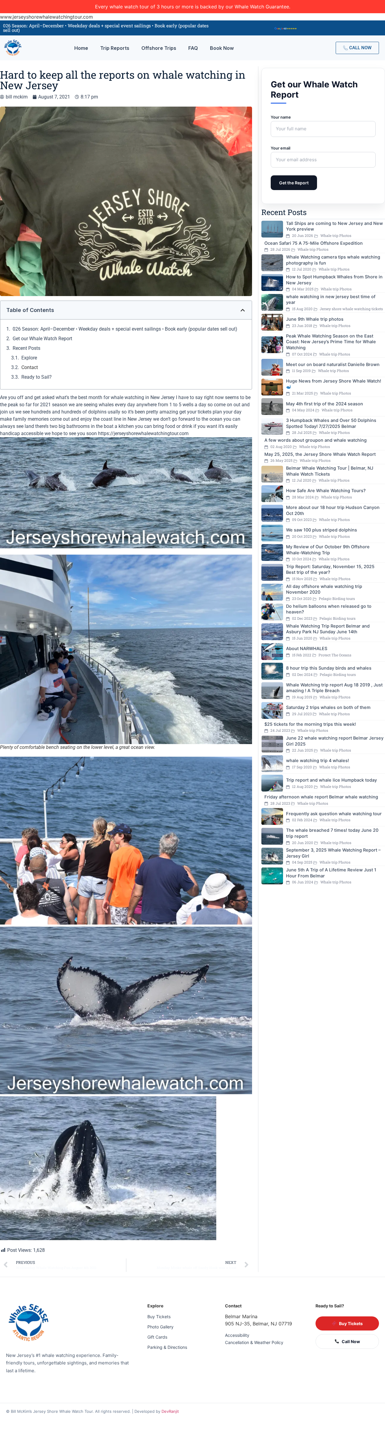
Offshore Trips (158, 48)
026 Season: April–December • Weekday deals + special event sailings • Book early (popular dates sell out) (125, 329)
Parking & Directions (167, 1347)
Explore (29, 358)
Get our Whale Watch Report (42, 338)
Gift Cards (157, 1337)
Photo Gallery (160, 1326)
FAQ (193, 48)
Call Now (351, 1341)
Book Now (222, 48)
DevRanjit (170, 1411)
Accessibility (237, 1335)
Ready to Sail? (36, 377)
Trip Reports (114, 48)
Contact (29, 367)
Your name (281, 117)
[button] (243, 310)
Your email (280, 148)
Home (81, 48)
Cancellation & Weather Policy (254, 1342)
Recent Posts (26, 348)
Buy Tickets (159, 1316)
